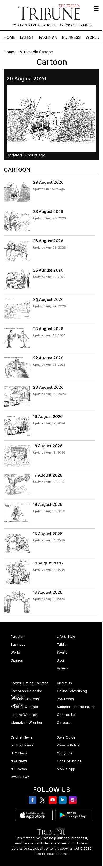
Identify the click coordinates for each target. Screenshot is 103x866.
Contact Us (66, 714)
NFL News (19, 769)
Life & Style (66, 636)
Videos (62, 668)
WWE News (20, 777)
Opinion (17, 660)
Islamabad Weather (27, 722)
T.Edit (61, 644)
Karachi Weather (24, 707)
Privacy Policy (68, 745)
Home (9, 37)
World (92, 37)
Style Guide (66, 737)
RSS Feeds (65, 699)
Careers (63, 722)
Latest (27, 37)
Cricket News (22, 737)
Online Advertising (72, 691)
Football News (22, 745)
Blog (60, 660)
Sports (62, 652)
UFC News (19, 753)
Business (71, 37)
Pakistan (48, 37)
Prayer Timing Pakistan (30, 683)
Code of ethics (69, 761)
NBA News (19, 761)
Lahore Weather (24, 714)
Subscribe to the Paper (76, 707)
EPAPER (85, 25)
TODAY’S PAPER (26, 25)
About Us (64, 683)
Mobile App (66, 769)
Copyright (65, 753)
